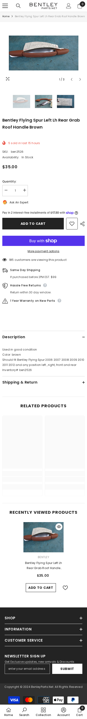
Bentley (43, 557)
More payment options (43, 251)
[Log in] (68, 5)
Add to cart (33, 223)
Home (6, 16)
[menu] (5, 6)
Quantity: (9, 181)
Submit (67, 668)
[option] (43, 53)
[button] (72, 79)
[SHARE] (81, 223)
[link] (22, 479)
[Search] (18, 6)
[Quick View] (58, 526)
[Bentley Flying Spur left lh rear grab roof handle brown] (43, 537)
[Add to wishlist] (72, 223)
